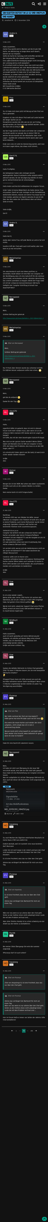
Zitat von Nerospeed (15, 343)
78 (24, 1031)
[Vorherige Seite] (12, 1031)
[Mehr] (44, 42)
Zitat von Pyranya (14, 977)
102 (31, 1031)
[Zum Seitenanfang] (44, 1219)
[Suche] (33, 4)
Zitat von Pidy (13, 711)
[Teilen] (44, 26)
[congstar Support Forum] (7, 4)
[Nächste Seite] (36, 1031)
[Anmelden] (39, 4)
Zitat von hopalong (14, 890)
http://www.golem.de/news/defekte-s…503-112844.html (22, 318)
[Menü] (44, 4)
